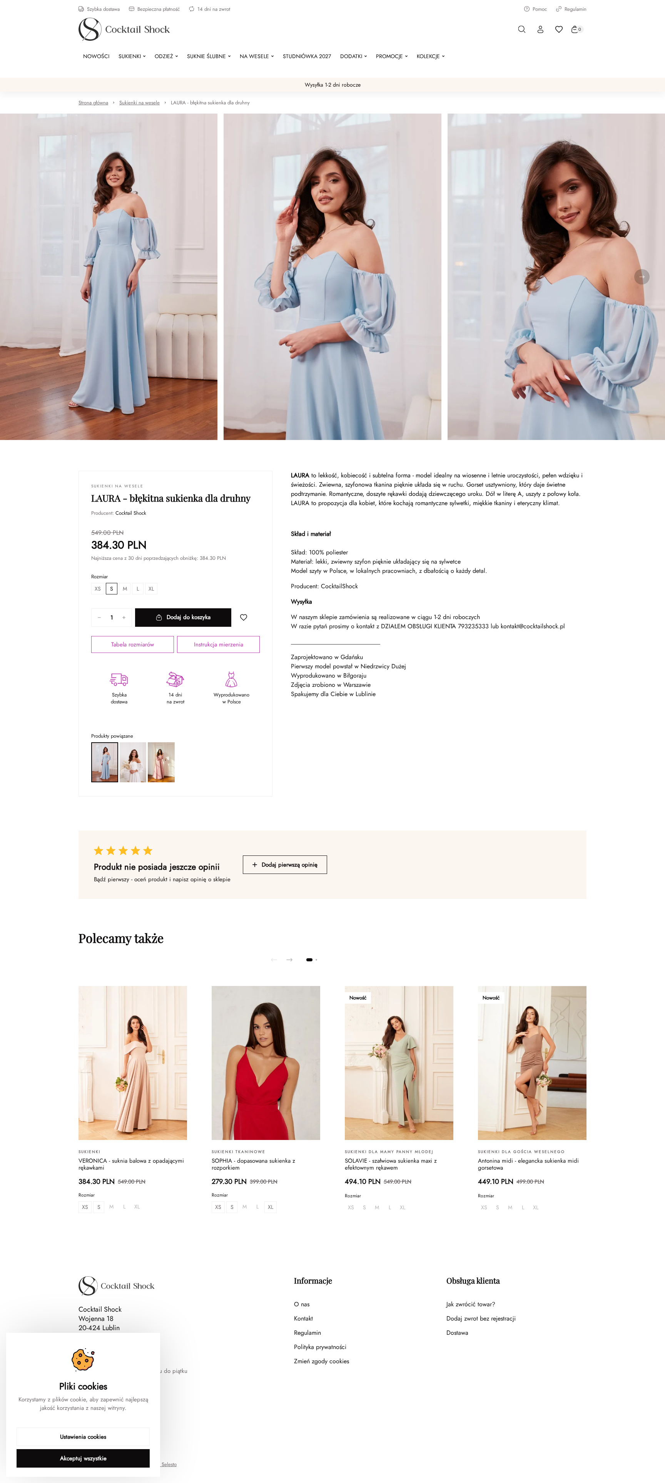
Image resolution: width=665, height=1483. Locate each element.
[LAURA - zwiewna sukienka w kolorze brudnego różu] (161, 762)
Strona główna (93, 102)
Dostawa (457, 1332)
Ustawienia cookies (83, 1437)
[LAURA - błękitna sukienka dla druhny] (104, 762)
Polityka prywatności (320, 1346)
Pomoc (540, 9)
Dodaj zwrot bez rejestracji (481, 1318)
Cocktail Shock (130, 513)
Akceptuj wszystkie (83, 1458)
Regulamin (575, 9)
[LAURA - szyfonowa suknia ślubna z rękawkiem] (133, 762)
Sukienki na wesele (139, 102)
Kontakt (303, 1318)
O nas (301, 1304)
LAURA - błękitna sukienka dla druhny (210, 102)
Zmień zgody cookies (321, 1361)
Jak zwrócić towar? (470, 1304)
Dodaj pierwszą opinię (289, 864)
